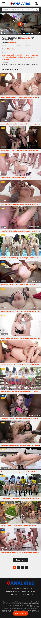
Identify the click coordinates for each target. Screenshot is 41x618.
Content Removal (26, 595)
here (7, 607)
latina (5, 57)
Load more (20, 560)
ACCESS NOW (20, 613)
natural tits (12, 57)
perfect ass (22, 57)
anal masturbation (9, 55)
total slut (5, 59)
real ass (30, 57)
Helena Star (12, 42)
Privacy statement (29, 591)
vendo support (13, 595)
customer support (26, 588)
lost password (13, 588)
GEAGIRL (10, 49)
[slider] (10, 33)
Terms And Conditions (13, 591)
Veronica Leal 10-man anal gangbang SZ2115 (16, 177)
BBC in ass (24, 55)
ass (18, 55)
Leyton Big (26, 38)
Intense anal (34, 55)
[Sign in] (37, 3)
